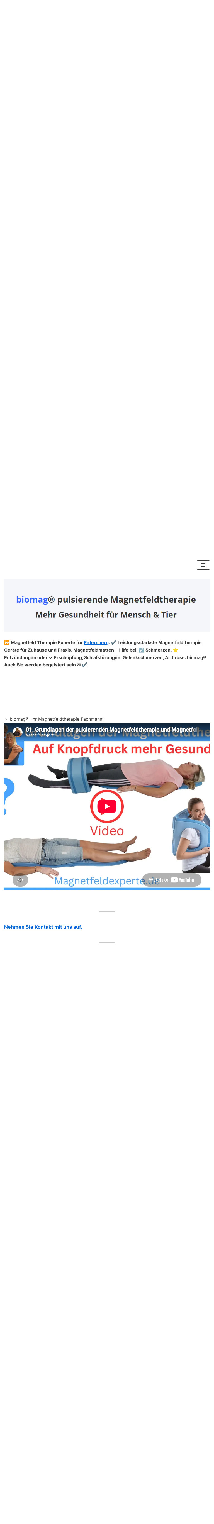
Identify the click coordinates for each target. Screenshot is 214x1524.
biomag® (19, 719)
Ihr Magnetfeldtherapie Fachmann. (67, 719)
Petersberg (96, 642)
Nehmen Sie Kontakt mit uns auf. (43, 927)
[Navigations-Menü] (203, 565)
